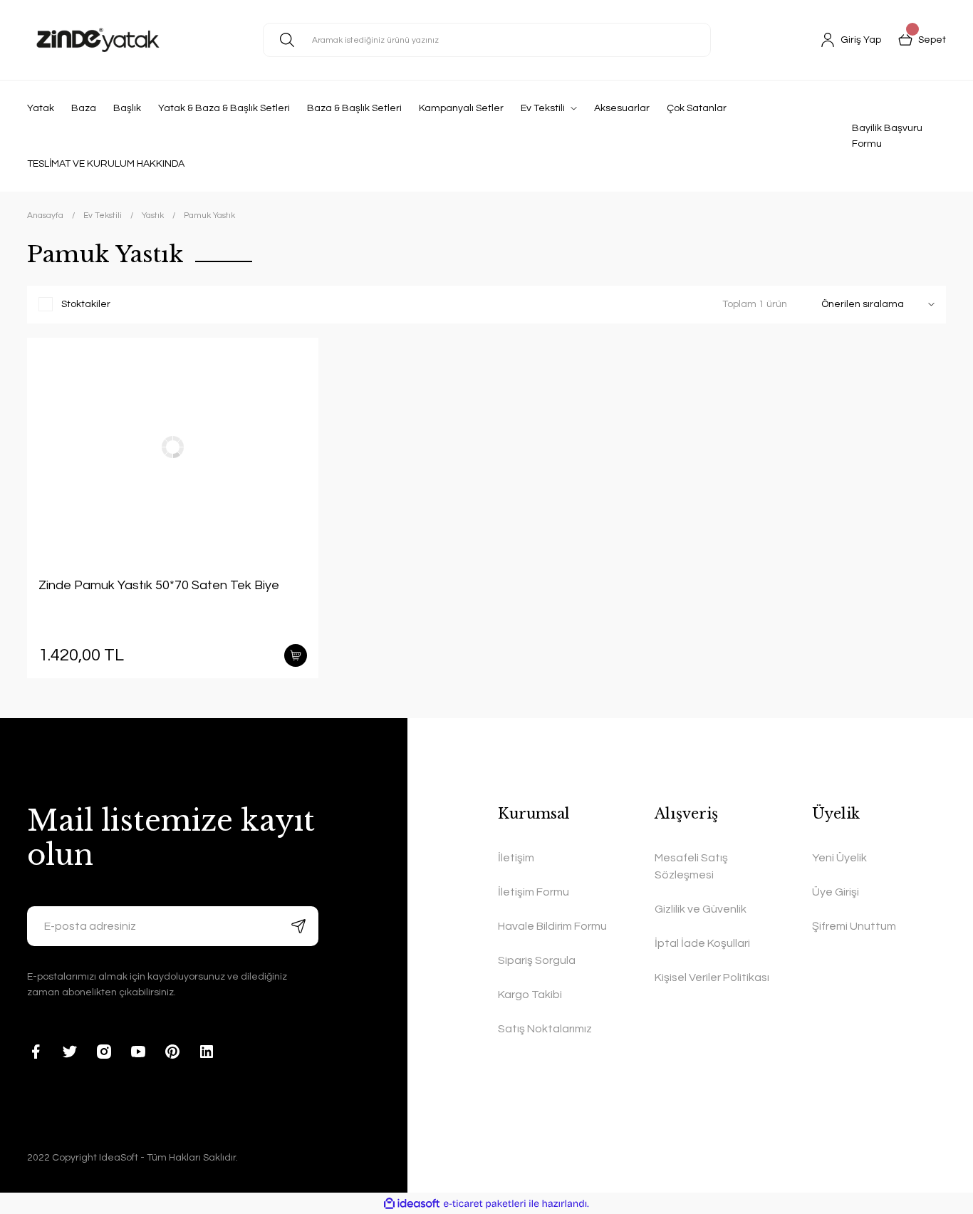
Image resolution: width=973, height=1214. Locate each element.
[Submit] (298, 926)
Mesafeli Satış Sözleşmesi (691, 866)
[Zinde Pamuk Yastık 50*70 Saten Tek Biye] (172, 447)
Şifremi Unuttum (854, 926)
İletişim (516, 857)
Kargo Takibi (530, 994)
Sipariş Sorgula (537, 960)
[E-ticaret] (484, 1203)
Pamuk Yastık (209, 215)
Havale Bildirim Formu (552, 926)
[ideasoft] (411, 1203)
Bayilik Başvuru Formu (887, 136)
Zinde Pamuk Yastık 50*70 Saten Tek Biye (158, 585)
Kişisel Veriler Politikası (712, 977)
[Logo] (98, 40)
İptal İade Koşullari (702, 943)
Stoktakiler (85, 304)
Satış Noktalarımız (545, 1028)
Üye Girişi (835, 892)
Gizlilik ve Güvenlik (700, 909)
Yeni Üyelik (839, 857)
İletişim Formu (533, 892)
